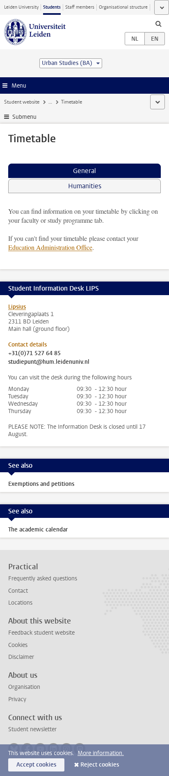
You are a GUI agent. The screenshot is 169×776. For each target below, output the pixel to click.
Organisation (24, 687)
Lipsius (17, 307)
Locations (20, 603)
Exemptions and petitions (41, 484)
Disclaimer (21, 657)
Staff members (79, 7)
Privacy (17, 699)
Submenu (24, 117)
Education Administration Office (50, 247)
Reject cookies (99, 765)
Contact (18, 591)
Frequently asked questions (42, 578)
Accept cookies (36, 765)
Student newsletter (32, 729)
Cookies (17, 645)
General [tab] (84, 170)
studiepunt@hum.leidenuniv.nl (48, 362)
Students (52, 7)
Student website (21, 102)
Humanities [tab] (84, 186)
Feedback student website (41, 633)
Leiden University (21, 7)
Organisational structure (123, 7)
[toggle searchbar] (158, 23)
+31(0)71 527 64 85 (34, 353)
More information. (101, 753)
